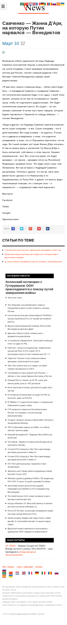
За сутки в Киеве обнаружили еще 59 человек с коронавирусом (33, 262)
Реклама (39, 567)
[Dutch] (17, 573)
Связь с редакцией (25, 567)
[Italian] (44, 573)
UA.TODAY (10, 546)
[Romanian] (50, 573)
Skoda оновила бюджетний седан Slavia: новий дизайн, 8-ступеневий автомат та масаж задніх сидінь (29, 521)
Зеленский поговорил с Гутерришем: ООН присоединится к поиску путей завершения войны (29, 287)
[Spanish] (4, 576)
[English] (24, 573)
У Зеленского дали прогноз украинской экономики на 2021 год (33, 250)
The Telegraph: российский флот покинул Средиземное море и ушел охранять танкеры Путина (28, 308)
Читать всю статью (15, 298)
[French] (31, 573)
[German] (37, 573)
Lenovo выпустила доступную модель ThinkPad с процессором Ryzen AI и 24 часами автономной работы (30, 318)
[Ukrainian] (11, 576)
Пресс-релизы (8, 567)
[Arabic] (4, 573)
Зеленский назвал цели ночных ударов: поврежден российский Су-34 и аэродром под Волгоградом (28, 489)
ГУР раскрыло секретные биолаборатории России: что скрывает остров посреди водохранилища (27, 412)
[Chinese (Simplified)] (11, 573)
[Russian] (4, 570)
